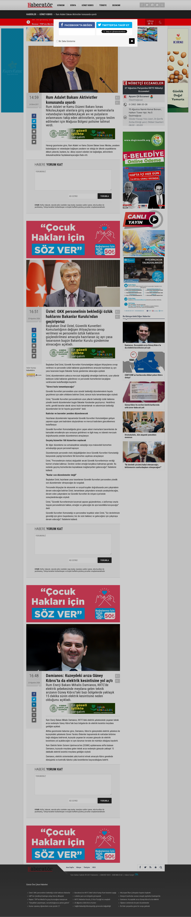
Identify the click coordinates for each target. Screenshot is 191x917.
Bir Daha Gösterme (66, 41)
